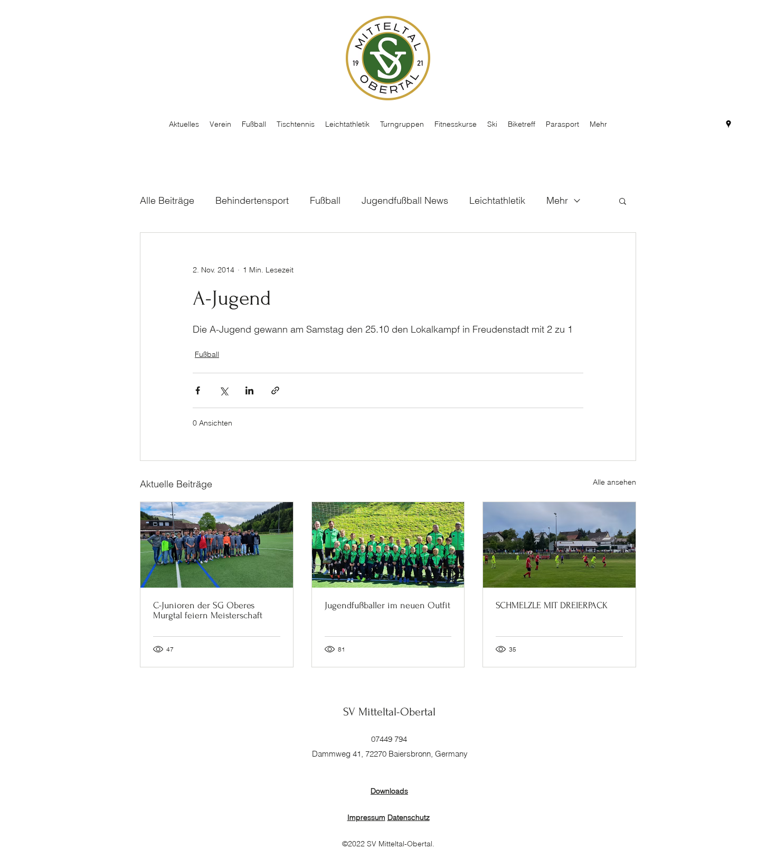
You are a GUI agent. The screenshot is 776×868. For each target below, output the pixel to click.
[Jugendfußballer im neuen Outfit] (388, 545)
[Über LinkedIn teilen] (249, 390)
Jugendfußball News (405, 200)
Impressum (366, 817)
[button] (623, 200)
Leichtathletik (497, 200)
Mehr (557, 200)
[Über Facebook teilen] (198, 390)
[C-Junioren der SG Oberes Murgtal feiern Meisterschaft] (216, 545)
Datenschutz (408, 817)
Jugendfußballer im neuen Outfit (387, 605)
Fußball (325, 200)
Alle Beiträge (167, 200)
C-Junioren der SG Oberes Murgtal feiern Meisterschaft (207, 610)
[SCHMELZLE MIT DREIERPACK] (559, 545)
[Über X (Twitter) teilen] (224, 390)
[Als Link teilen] (275, 390)
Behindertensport (252, 200)
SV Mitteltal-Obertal (389, 711)
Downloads (389, 791)
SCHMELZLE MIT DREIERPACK (552, 605)
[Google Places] (728, 124)
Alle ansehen (614, 482)
